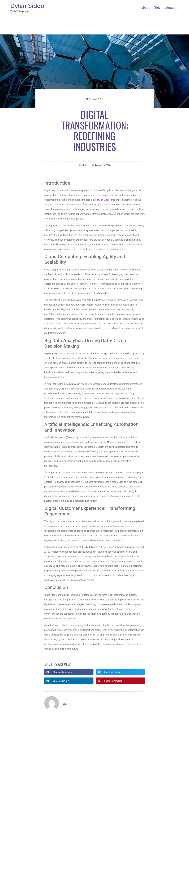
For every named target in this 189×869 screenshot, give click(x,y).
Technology (94, 99)
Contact (170, 8)
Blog (157, 8)
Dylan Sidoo (27, 5)
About (145, 8)
